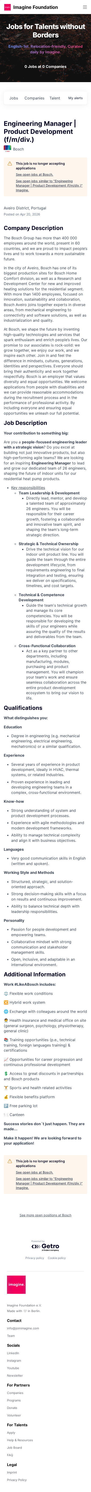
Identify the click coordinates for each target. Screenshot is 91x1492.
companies (34, 98)
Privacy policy (34, 1258)
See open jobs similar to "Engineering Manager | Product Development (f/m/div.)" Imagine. (49, 185)
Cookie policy (57, 1258)
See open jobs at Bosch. (34, 174)
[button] (7, 7)
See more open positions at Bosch (45, 1215)
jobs (13, 98)
